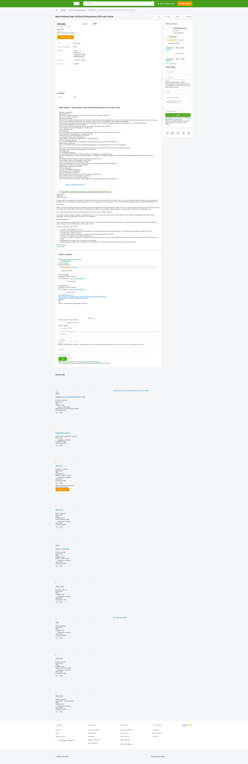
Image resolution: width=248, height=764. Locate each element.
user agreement (95, 361)
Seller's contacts (61, 736)
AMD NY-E (59, 510)
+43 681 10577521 (79, 278)
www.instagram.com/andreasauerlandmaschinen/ (73, 298)
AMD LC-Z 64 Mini (62, 549)
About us (58, 730)
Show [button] (72, 278)
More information (170, 63)
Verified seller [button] (66, 261)
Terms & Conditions (94, 730)
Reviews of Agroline (94, 740)
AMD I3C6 (59, 696)
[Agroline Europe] (63, 3)
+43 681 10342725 (79, 289)
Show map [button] (91, 318)
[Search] (85, 3)
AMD (57, 622)
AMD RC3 (59, 466)
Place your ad (62, 489)
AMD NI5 (59, 658)
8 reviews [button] (74, 267)
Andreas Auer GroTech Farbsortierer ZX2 (70, 397)
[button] (153, 16)
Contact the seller (65, 37)
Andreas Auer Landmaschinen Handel (70, 259)
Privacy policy (92, 733)
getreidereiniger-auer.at (65, 295)
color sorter (77, 43)
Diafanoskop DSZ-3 (63, 433)
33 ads (66, 263)
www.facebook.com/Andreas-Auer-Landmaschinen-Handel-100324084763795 (82, 296)
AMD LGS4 (60, 586)
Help (57, 733)
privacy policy (83, 361)
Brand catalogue (93, 743)
